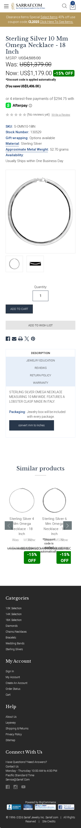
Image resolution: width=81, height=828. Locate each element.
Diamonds (12, 625)
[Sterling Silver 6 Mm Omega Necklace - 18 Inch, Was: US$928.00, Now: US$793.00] (54, 500)
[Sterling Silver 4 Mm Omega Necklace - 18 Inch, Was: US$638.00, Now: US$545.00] (22, 500)
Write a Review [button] (61, 114)
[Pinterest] (33, 339)
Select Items (49, 17)
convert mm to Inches (31, 425)
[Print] (20, 339)
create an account (16, 683)
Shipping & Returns (17, 728)
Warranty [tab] (40, 382)
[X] (27, 339)
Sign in (10, 671)
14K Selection (14, 614)
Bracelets (11, 637)
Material (12, 144)
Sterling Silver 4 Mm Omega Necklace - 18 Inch (21, 526)
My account (13, 677)
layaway (11, 722)
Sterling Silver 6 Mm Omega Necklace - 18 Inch (54, 526)
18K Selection (14, 620)
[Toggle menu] (6, 6)
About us (11, 716)
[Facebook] (8, 339)
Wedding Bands (15, 643)
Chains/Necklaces (16, 631)
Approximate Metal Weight (27, 149)
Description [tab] (40, 353)
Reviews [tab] (41, 368)
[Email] (14, 339)
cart (8, 694)
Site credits (49, 821)
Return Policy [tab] (40, 375)
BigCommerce (47, 802)
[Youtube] (23, 787)
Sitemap (10, 740)
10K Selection (14, 608)
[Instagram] (16, 787)
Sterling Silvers (14, 649)
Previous (9, 525)
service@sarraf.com (18, 779)
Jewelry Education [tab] (40, 360)
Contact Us (12, 766)
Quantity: (40, 287)
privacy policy (14, 734)
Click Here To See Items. (56, 22)
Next (67, 525)
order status (13, 688)
